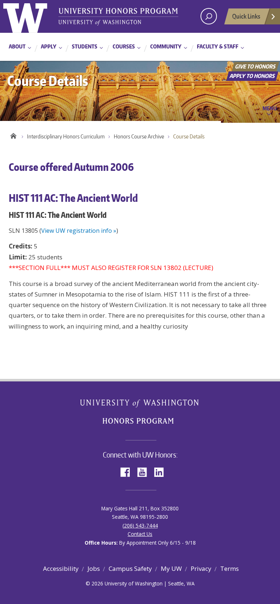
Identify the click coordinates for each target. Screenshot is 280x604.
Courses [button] (124, 46)
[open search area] (209, 16)
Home (13, 134)
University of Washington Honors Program (118, 17)
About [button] (17, 46)
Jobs (94, 568)
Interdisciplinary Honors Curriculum (66, 136)
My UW (171, 568)
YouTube (144, 471)
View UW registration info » (78, 231)
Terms (229, 568)
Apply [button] (49, 46)
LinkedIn (161, 471)
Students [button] (84, 46)
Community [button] (166, 46)
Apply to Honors (252, 75)
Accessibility (61, 568)
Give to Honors (255, 66)
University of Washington (33, 16)
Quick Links (246, 16)
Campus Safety (130, 568)
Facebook (128, 471)
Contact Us (140, 533)
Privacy (201, 568)
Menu (269, 108)
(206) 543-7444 (140, 525)
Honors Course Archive (139, 136)
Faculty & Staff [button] (217, 46)
